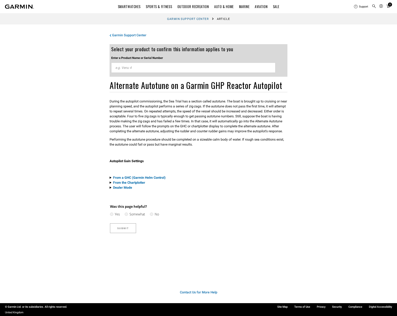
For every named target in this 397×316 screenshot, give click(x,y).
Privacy (321, 306)
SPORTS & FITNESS (159, 6)
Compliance (355, 306)
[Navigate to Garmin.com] (19, 6)
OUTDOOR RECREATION (193, 6)
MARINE (244, 6)
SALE (276, 6)
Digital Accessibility (380, 306)
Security (337, 306)
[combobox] (193, 68)
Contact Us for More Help (198, 292)
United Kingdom (14, 312)
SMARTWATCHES (129, 6)
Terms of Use (302, 306)
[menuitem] (361, 6)
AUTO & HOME (224, 6)
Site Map (282, 306)
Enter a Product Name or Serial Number (137, 58)
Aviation (261, 6)
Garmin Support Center (188, 19)
